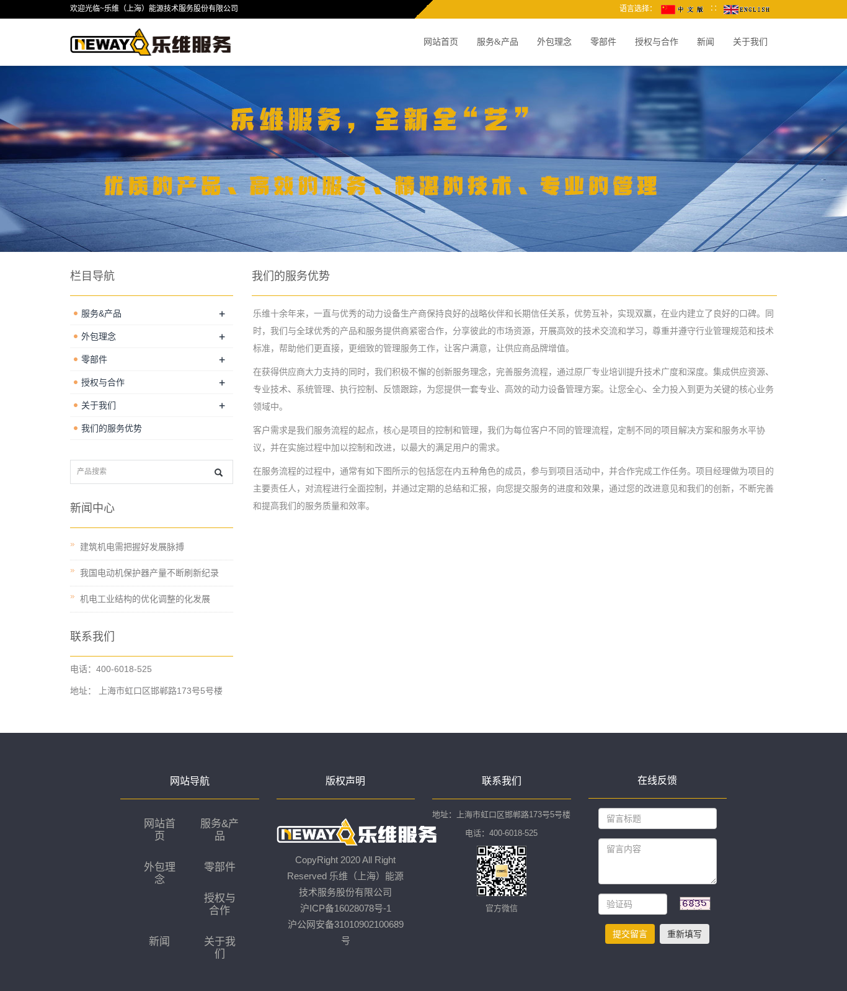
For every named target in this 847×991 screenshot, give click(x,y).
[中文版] (683, 8)
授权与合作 (656, 42)
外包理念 (554, 42)
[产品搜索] (219, 472)
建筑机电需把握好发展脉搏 (132, 547)
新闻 (705, 42)
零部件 (603, 42)
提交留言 (630, 934)
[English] (746, 8)
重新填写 (684, 934)
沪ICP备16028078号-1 (345, 908)
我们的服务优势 (111, 428)
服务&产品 (497, 42)
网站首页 (440, 42)
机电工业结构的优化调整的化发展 (145, 599)
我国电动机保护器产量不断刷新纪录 (149, 573)
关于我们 (750, 42)
